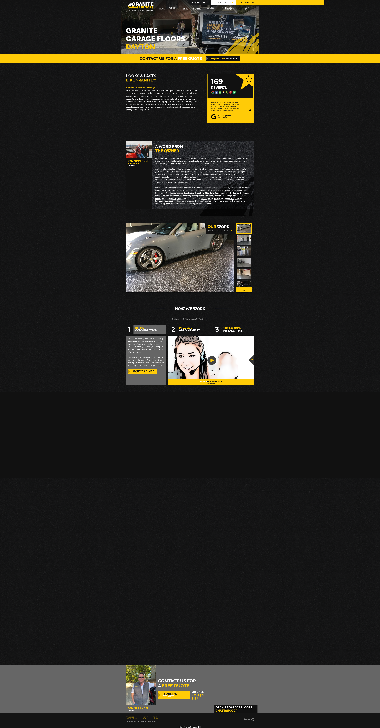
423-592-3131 (199, 2)
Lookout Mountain (205, 193)
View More (178, 646)
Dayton (165, 195)
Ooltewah (234, 193)
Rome (210, 198)
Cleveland (244, 193)
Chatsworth (168, 201)
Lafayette (218, 198)
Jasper (158, 198)
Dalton (204, 198)
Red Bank (209, 195)
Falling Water (198, 195)
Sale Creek (174, 195)
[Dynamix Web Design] (249, 719)
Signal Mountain (222, 193)
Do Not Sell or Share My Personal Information (145, 723)
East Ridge (181, 198)
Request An (223, 58)
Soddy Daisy (185, 195)
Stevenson (229, 198)
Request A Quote (143, 371)
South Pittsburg (169, 198)
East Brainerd (190, 193)
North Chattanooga (223, 195)
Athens (158, 195)
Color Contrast (199, 727)
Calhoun (158, 201)
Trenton (238, 198)
